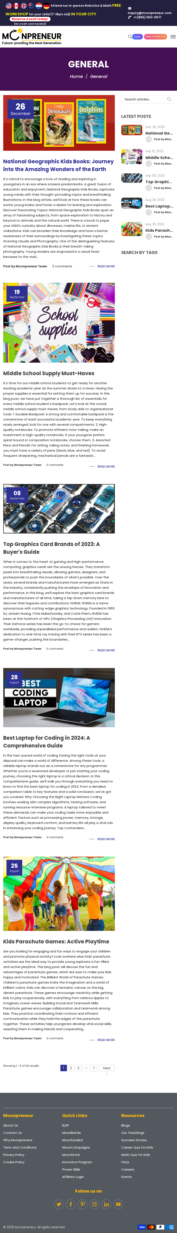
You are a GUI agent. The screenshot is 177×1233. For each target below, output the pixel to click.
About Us (10, 1125)
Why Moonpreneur (17, 1140)
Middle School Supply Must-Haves (48, 373)
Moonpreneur (25, 1227)
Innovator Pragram (77, 1162)
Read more (106, 266)
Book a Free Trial (155, 36)
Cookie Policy (13, 1162)
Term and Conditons (19, 1147)
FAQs (125, 1162)
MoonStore (71, 1154)
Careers (127, 1169)
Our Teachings (132, 1132)
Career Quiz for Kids (137, 1147)
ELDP (65, 1125)
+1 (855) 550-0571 (147, 17)
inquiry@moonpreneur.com (150, 13)
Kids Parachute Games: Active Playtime (56, 941)
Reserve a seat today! (30, 19)
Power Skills (71, 1169)
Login (137, 36)
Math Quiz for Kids (135, 1154)
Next (107, 1068)
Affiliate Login (73, 1176)
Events (126, 1176)
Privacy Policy (13, 1154)
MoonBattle (71, 1132)
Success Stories (134, 1140)
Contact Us (12, 1132)
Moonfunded (72, 1140)
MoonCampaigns (76, 1147)
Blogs (125, 1125)
